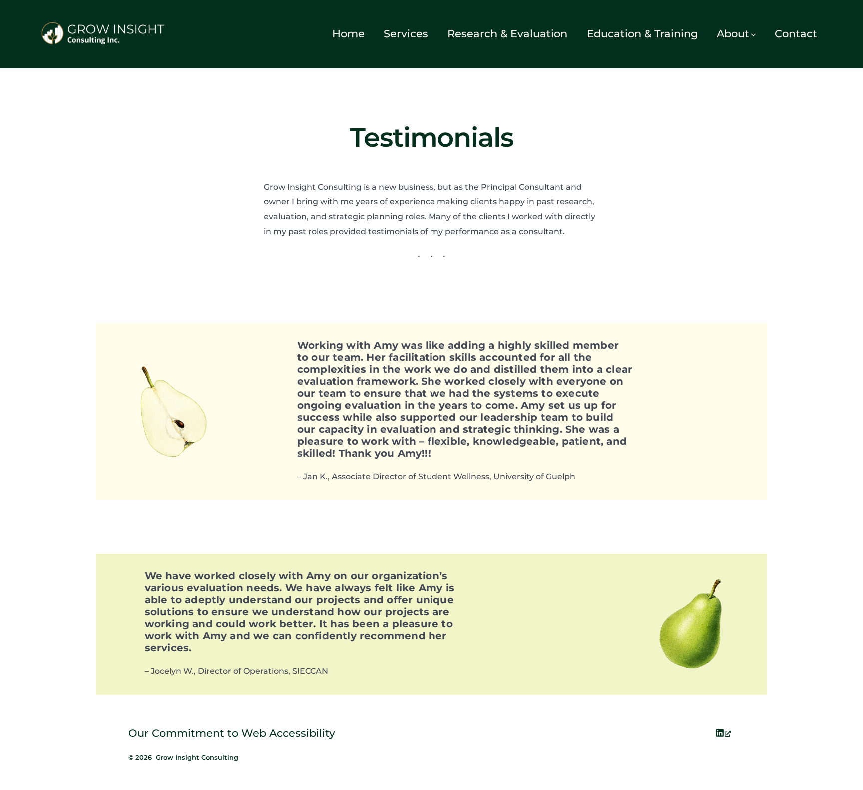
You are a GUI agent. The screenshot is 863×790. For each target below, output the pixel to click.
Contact (796, 33)
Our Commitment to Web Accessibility (231, 733)
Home (348, 33)
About (733, 33)
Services (406, 33)
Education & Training (642, 33)
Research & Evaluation (507, 33)
